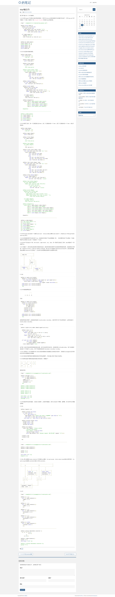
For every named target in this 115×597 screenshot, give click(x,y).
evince (88, 39)
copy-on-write (84, 37)
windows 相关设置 (82, 66)
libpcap (87, 44)
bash (87, 35)
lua (94, 44)
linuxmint (91, 44)
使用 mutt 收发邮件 (83, 83)
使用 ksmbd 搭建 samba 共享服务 (85, 80)
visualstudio (90, 55)
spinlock (85, 53)
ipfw (82, 42)
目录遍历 (82, 58)
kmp (94, 42)
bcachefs (90, 35)
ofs (86, 48)
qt (79, 51)
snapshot (80, 53)
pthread (90, 49)
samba (85, 51)
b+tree (81, 35)
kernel (87, 42)
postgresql (85, 49)
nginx (81, 48)
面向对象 (85, 58)
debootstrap (90, 37)
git (90, 40)
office (84, 48)
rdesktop (82, 51)
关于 (91, 2)
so (83, 53)
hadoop (93, 41)
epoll (83, 39)
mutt (89, 46)
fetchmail (80, 40)
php (82, 49)
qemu (93, 49)
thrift (92, 53)
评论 (21, 567)
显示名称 (22, 577)
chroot (80, 37)
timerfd (80, 55)
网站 (21, 584)
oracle (88, 48)
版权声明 (94, 2)
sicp (22, 548)
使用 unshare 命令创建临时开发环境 (86, 76)
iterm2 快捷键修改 (82, 78)
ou (21, 12)
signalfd (91, 51)
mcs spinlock (81, 68)
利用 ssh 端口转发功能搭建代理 (85, 72)
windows (80, 56)
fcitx (91, 39)
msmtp (86, 46)
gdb (89, 40)
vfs (86, 55)
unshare (83, 55)
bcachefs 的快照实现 (83, 70)
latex (84, 44)
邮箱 (49, 577)
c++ (93, 35)
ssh (88, 53)
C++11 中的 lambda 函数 (25, 554)
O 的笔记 (25, 2)
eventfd (85, 39)
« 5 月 (80, 28)
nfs (79, 48)
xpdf (88, 56)
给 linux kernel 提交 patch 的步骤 (85, 85)
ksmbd (80, 44)
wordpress (84, 56)
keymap (91, 42)
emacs (80, 39)
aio (79, 36)
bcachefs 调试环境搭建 (83, 74)
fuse (87, 40)
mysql (91, 46)
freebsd (84, 40)
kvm (82, 44)
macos (80, 46)
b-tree (84, 35)
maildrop (83, 46)
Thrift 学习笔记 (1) (70, 554)
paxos (80, 49)
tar (89, 53)
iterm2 (84, 42)
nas (94, 46)
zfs (90, 56)
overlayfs (92, 48)
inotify (80, 42)
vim (87, 55)
